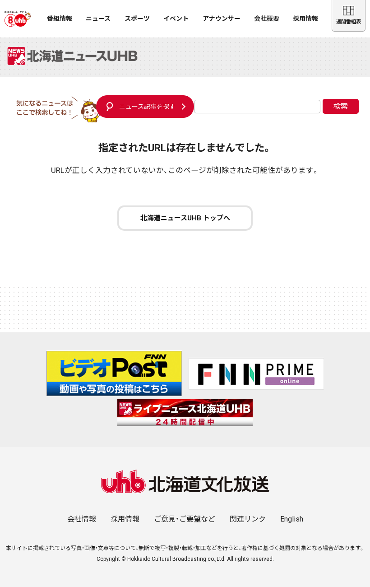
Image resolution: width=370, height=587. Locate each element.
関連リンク (248, 519)
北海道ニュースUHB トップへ (185, 218)
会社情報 (81, 519)
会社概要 (266, 18)
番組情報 (59, 18)
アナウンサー (221, 18)
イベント (176, 18)
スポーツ (137, 18)
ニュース (98, 18)
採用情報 (305, 18)
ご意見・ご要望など (184, 519)
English (291, 519)
